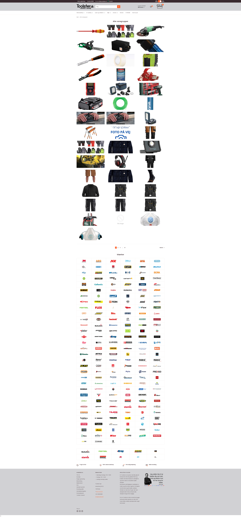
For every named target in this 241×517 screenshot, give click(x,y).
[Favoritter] (151, 7)
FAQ (77, 485)
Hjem (78, 17)
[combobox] (106, 6)
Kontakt (78, 477)
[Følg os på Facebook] (77, 511)
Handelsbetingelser (81, 491)
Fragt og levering (81, 479)
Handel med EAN (81, 487)
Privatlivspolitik (80, 489)
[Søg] (118, 6)
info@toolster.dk (99, 496)
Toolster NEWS (90, 1)
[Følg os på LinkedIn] (82, 511)
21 (124, 247)
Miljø (108, 12)
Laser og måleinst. (99, 12)
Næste (161, 247)
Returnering (79, 481)
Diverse (114, 12)
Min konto (141, 7)
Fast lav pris (135, 12)
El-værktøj (88, 12)
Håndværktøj (80, 12)
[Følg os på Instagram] (80, 511)
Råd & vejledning (81, 1)
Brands (121, 12)
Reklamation (80, 483)
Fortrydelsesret (80, 493)
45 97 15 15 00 (99, 491)
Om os (78, 475)
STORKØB (128, 12)
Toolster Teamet (81, 495)
